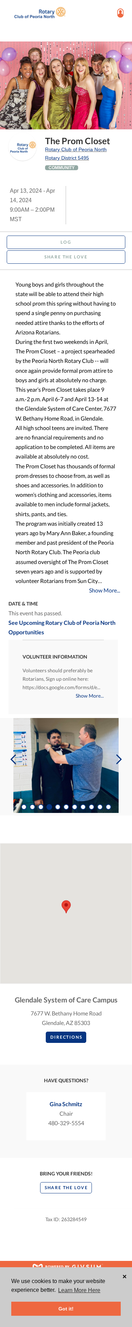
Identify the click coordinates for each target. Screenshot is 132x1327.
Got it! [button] (66, 1309)
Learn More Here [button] (79, 1290)
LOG (66, 242)
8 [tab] (83, 807)
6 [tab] (66, 807)
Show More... (104, 590)
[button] (66, 906)
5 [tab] (58, 807)
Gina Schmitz (66, 1104)
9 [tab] (91, 807)
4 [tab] (49, 807)
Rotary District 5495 (67, 158)
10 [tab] (100, 807)
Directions (66, 1037)
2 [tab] (32, 807)
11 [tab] (108, 807)
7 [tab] (74, 807)
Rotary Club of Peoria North (76, 149)
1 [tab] (24, 807)
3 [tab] (41, 807)
